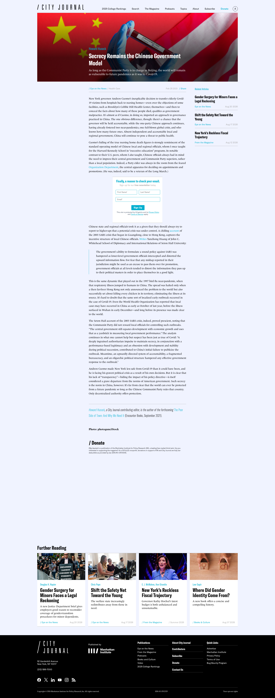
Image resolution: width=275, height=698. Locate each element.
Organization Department (103, 167)
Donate (224, 8)
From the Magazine (152, 622)
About (196, 8)
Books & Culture (202, 622)
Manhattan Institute (216, 652)
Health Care (114, 88)
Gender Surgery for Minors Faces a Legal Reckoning (216, 99)
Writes (143, 238)
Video (140, 663)
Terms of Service (137, 214)
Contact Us (177, 669)
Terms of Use (213, 659)
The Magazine (152, 8)
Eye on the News (50, 622)
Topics (183, 8)
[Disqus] (137, 498)
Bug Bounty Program (217, 663)
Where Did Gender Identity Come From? (211, 592)
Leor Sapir (197, 584)
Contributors (178, 649)
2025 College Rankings (114, 8)
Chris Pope (95, 584)
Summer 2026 (177, 622)
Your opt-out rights (230, 691)
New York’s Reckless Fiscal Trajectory (211, 135)
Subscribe (210, 8)
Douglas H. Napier (48, 584)
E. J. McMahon (148, 584)
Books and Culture (147, 659)
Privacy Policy (154, 212)
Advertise (211, 648)
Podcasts (170, 8)
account (174, 230)
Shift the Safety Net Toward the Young (214, 117)
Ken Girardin (161, 584)
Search (135, 8)
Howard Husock (97, 48)
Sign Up (138, 207)
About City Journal (181, 642)
